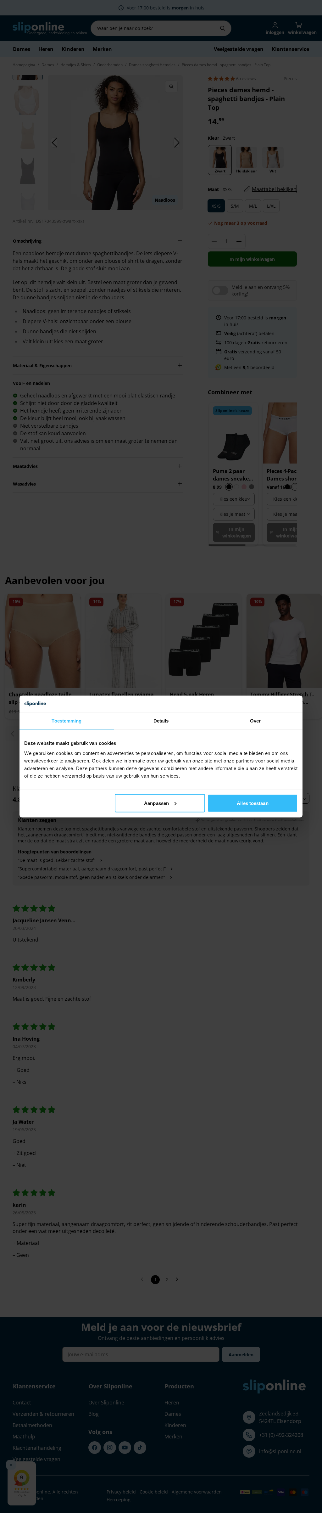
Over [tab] (255, 720)
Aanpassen (156, 803)
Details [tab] (161, 720)
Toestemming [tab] (66, 720)
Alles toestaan (252, 803)
